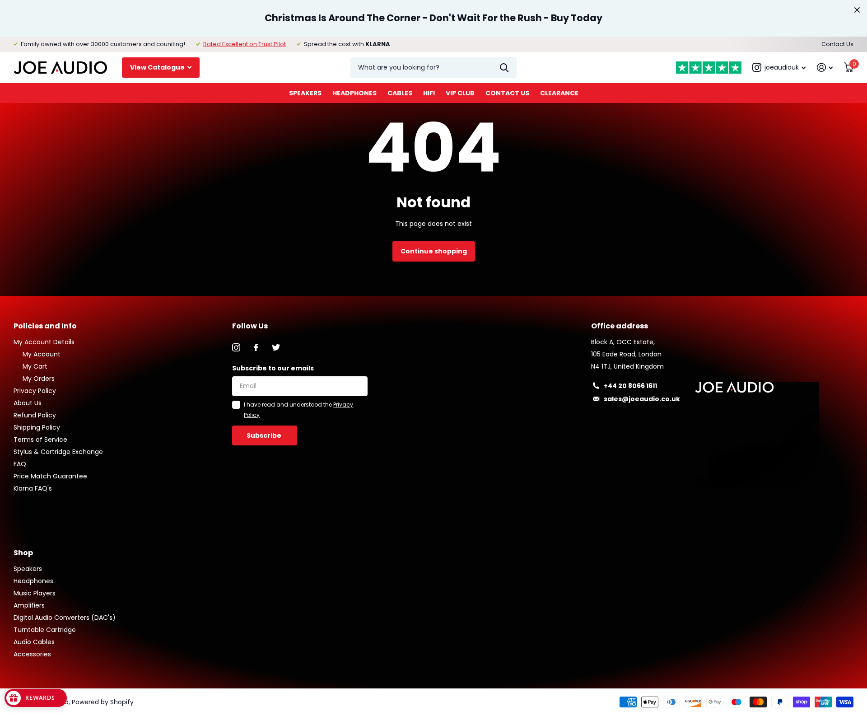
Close (857, 10)
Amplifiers (29, 605)
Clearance (559, 93)
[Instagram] (236, 347)
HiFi (429, 93)
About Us (28, 402)
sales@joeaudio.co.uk (642, 398)
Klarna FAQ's (33, 488)
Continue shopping (434, 251)
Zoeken (504, 67)
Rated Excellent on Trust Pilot (244, 44)
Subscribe (265, 435)
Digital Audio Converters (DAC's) (65, 617)
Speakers (305, 93)
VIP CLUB (460, 93)
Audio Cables (34, 641)
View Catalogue (158, 67)
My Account (42, 354)
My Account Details (44, 341)
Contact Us (837, 44)
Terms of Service (40, 439)
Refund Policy (35, 415)
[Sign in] (825, 67)
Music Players (35, 593)
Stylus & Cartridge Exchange (58, 451)
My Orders (39, 378)
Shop (23, 553)
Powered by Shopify (103, 702)
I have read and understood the (298, 409)
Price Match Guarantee (50, 476)
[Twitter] (276, 347)
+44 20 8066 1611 (630, 385)
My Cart (35, 366)
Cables (399, 93)
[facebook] (256, 347)
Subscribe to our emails (273, 368)
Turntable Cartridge (45, 629)
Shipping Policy (37, 427)
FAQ (20, 463)
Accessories (32, 654)
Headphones (354, 93)
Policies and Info (45, 326)
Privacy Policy (35, 390)
